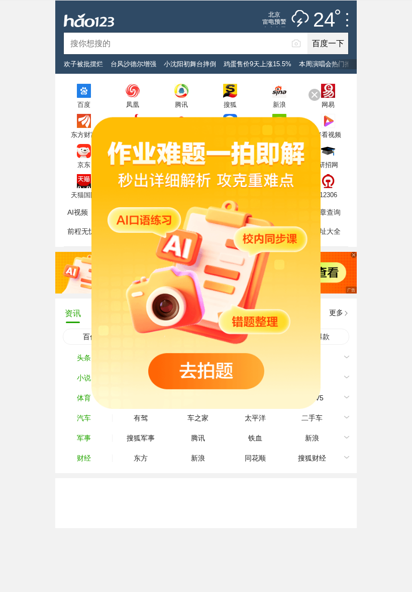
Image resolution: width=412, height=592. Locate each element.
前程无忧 (81, 231)
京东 (83, 164)
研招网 (328, 164)
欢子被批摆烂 (83, 64)
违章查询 (327, 212)
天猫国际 (84, 194)
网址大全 (327, 231)
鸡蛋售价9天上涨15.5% (257, 64)
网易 (328, 104)
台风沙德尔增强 (133, 64)
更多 (336, 313)
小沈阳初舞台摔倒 (190, 64)
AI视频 (77, 212)
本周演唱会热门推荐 (328, 64)
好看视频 (328, 134)
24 (324, 20)
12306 (328, 194)
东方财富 (84, 134)
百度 (83, 104)
